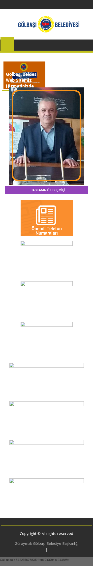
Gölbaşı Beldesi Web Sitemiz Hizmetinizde (22, 80)
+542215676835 (25, 560)
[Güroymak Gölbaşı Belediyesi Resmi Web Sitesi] (7, 43)
